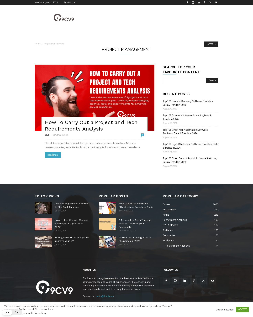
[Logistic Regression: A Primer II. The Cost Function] (43, 208)
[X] (210, 2)
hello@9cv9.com (105, 296)
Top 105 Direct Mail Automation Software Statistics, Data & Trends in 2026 (185, 131)
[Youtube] (215, 2)
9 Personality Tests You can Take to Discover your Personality (135, 223)
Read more (53, 155)
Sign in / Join (69, 2)
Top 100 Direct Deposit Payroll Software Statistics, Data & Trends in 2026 (190, 160)
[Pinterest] (204, 2)
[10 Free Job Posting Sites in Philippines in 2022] (107, 242)
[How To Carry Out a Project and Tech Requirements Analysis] (94, 98)
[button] (12, 312)
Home (38, 43)
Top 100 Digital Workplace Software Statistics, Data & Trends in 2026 (190, 146)
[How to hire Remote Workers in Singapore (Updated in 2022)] (43, 224)
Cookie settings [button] (225, 309)
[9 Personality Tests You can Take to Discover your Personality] (107, 224)
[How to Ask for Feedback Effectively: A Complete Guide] (107, 208)
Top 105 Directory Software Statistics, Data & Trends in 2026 (187, 117)
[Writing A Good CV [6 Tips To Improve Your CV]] (43, 242)
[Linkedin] (198, 2)
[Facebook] (187, 2)
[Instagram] (193, 2)
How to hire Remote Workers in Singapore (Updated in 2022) (71, 223)
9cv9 (47, 134)
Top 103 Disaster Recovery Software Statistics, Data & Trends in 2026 (188, 103)
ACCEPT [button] (242, 309)
